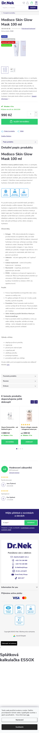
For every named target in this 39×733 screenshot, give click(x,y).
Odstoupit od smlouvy (9, 643)
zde (28, 715)
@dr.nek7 (21, 578)
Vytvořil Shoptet (21, 636)
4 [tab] (22, 448)
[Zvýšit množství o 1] (36, 112)
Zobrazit (29, 442)
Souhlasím (20, 727)
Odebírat (31, 523)
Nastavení (19, 720)
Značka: (6, 136)
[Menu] (36, 2)
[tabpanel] (10, 426)
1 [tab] (16, 448)
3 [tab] (20, 448)
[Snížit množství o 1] (36, 115)
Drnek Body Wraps (21, 574)
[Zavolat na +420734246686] (23, 3)
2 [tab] (18, 448)
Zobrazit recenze (14, 473)
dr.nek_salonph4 (21, 571)
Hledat (33, 8)
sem (8, 365)
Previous (32, 402)
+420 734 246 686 (21, 560)
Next (36, 402)
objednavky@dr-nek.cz (21, 557)
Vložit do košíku (21, 122)
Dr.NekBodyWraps (21, 567)
